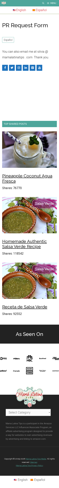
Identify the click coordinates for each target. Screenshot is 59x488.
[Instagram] (19, 68)
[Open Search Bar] (43, 3)
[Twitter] (12, 68)
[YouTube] (39, 68)
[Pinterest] (32, 68)
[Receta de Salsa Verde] (29, 282)
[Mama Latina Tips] (3, 3)
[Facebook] (5, 68)
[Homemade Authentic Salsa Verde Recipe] (29, 216)
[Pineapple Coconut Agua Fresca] (29, 150)
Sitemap (33, 462)
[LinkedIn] (25, 68)
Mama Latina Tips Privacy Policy (29, 465)
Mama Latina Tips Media (36, 459)
